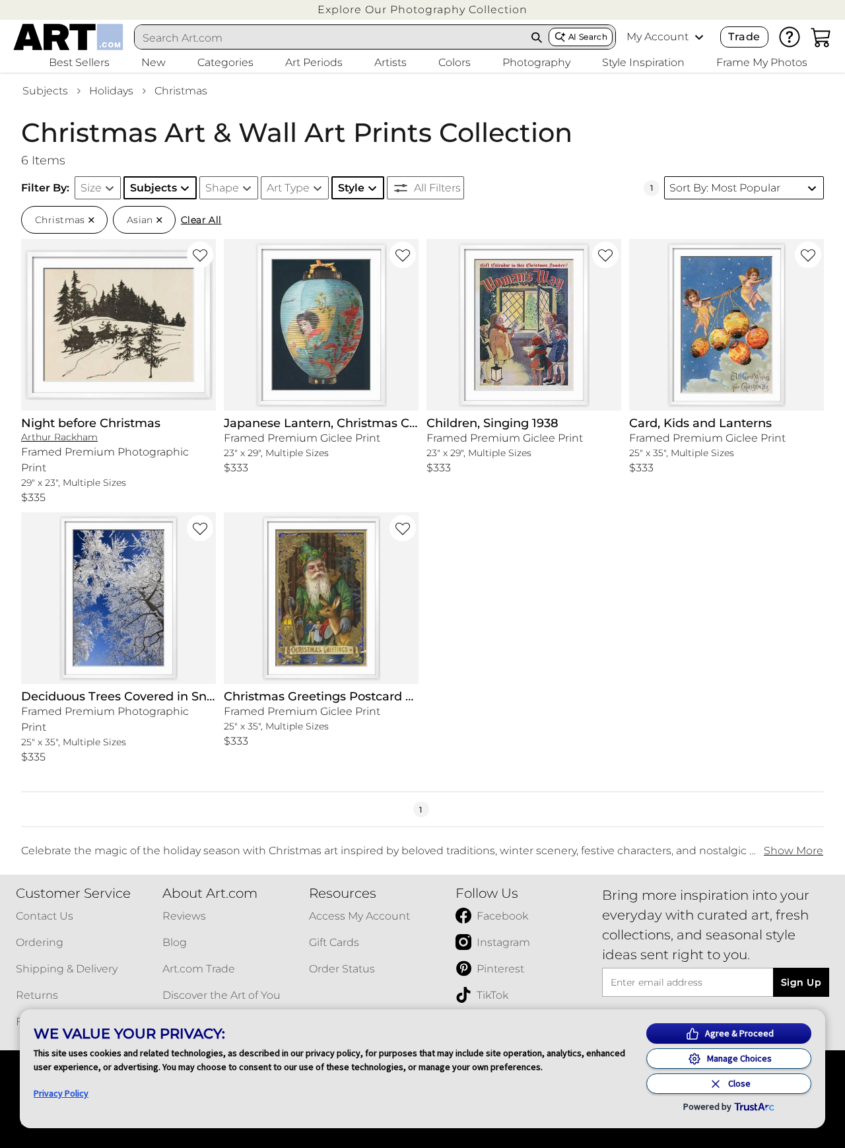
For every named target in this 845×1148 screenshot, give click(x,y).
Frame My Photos (761, 62)
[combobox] (330, 37)
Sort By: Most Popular (724, 188)
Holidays (111, 90)
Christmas (180, 90)
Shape (222, 188)
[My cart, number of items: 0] (821, 37)
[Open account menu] (699, 36)
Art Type (288, 188)
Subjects (45, 90)
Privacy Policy (61, 1093)
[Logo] (68, 37)
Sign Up (801, 982)
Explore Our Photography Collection (422, 9)
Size (91, 188)
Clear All (201, 219)
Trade (744, 36)
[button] (422, 9)
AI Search (587, 37)
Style (351, 188)
